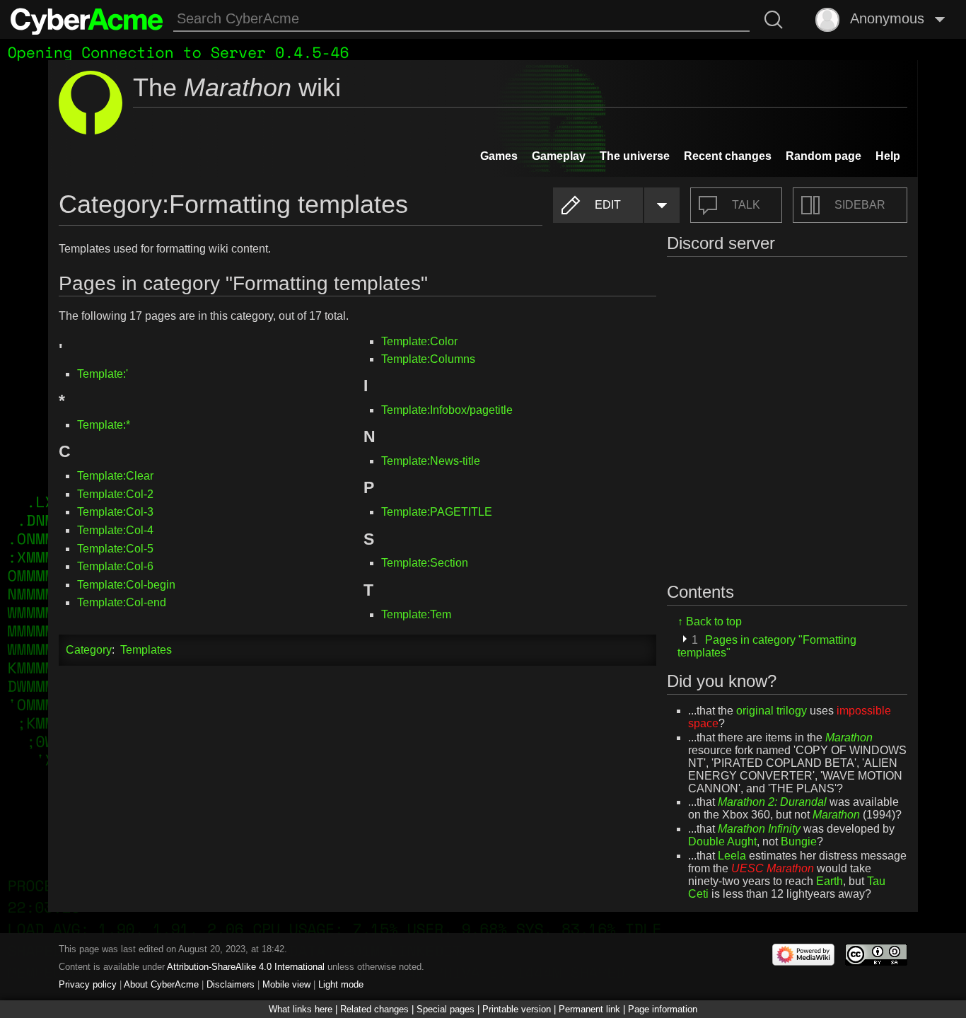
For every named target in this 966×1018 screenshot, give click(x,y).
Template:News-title (430, 461)
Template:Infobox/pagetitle (447, 410)
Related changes (374, 1009)
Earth (829, 881)
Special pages (446, 1009)
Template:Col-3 (115, 512)
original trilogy (771, 711)
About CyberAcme (161, 984)
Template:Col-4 (115, 530)
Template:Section (424, 563)
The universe (635, 156)
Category (89, 650)
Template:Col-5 (115, 549)
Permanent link (589, 1009)
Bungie (799, 841)
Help (887, 156)
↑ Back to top (709, 621)
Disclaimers (230, 984)
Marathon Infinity (759, 829)
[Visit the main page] (87, 19)
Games (499, 156)
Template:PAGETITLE (436, 512)
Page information (662, 1009)
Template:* (103, 425)
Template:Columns (428, 359)
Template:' (102, 374)
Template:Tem (416, 614)
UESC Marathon (772, 868)
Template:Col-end (121, 602)
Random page (823, 156)
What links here (300, 1009)
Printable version (516, 1009)
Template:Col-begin (126, 585)
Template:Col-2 (115, 494)
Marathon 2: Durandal (772, 802)
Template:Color (419, 341)
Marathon (849, 737)
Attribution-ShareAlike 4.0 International (246, 966)
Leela (732, 856)
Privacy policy (88, 984)
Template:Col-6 (115, 566)
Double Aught (722, 841)
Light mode (340, 984)
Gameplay (559, 156)
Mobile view (286, 984)
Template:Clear (115, 476)
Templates (146, 650)
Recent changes (728, 156)
